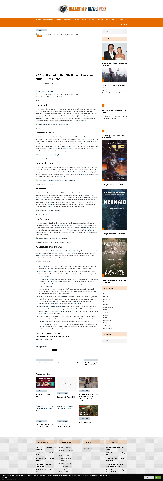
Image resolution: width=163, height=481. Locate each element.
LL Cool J (42, 321)
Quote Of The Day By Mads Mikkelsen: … (44, 471)
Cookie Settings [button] (149, 477)
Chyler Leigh (88, 228)
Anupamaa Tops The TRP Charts (44, 395)
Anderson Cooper (53, 304)
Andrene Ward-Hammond (53, 202)
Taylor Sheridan (73, 172)
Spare (48, 276)
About (120, 20)
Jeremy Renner (93, 167)
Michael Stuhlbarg (46, 204)
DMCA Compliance (66, 466)
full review (81, 121)
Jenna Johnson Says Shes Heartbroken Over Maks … (114, 65)
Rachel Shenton (74, 251)
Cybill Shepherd (52, 281)
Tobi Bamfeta (84, 174)
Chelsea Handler (53, 309)
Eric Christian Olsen (52, 319)
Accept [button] (158, 477)
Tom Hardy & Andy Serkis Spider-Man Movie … (44, 465)
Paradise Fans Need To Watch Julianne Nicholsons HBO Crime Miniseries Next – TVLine (88, 397)
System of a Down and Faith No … (115, 448)
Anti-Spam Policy (66, 471)
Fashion (92, 20)
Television (68, 20)
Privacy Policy (65, 456)
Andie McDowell (59, 225)
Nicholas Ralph (56, 251)
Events (105, 302)
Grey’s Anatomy (75, 228)
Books (84, 20)
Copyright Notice (65, 469)
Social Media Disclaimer (67, 453)
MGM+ (76, 137)
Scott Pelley (64, 297)
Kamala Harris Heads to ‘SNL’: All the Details (64, 426)
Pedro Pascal (49, 116)
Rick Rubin (77, 304)
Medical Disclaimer (66, 458)
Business (106, 296)
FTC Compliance (65, 461)
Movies (58, 20)
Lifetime (95, 279)
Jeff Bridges (75, 311)
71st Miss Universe (45, 266)
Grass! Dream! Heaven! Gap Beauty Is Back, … (115, 471)
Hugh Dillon (82, 172)
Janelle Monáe (43, 313)
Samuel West (40, 255)
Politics (105, 323)
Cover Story (110, 20)
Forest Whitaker (87, 141)
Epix (61, 137)
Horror (100, 20)
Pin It (61, 350)
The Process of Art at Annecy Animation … (115, 459)
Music (77, 20)
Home (39, 20)
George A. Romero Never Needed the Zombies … (114, 111)
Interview (106, 312)
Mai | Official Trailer (85, 422)
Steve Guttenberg (45, 286)
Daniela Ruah (80, 319)
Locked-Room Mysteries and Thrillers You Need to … (114, 281)
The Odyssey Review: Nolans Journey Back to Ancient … (114, 137)
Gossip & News (48, 20)
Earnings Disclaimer (66, 464)
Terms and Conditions (67, 450)
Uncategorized (107, 328)
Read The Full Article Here (44, 339)
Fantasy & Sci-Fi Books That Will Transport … (112, 186)
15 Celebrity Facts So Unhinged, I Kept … (116, 454)
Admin (40, 83)
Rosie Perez (51, 207)
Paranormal (107, 320)
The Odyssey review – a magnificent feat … (113, 86)
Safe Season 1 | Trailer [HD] (66, 397)
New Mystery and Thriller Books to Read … (46, 459)
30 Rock (72, 324)
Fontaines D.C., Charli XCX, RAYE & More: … (44, 454)
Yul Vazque (70, 146)
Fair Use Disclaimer (66, 448)
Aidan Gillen (61, 176)
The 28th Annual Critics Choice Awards (52, 307)
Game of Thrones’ (83, 116)
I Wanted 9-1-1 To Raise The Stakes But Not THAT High (45, 426)
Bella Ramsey (40, 118)
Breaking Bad (82, 195)
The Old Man (62, 311)
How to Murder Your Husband (48, 279)
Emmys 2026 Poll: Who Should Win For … (46, 448)
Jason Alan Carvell (61, 148)
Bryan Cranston (41, 197)
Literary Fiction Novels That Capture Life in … (113, 235)
